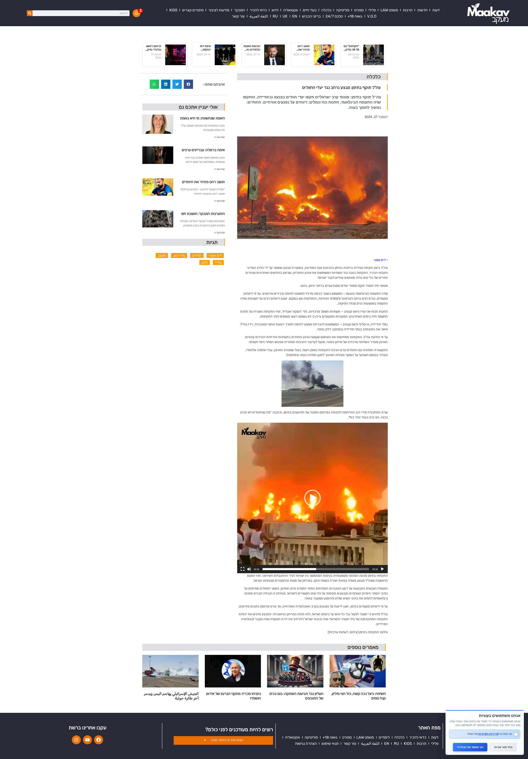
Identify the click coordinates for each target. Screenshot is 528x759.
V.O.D (371, 16)
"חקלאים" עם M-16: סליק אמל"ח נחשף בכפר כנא (351, 48)
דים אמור (215, 255)
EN (294, 16)
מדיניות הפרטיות (488, 733)
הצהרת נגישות (306, 743)
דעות (436, 10)
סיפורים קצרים (193, 10)
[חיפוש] (30, 13)
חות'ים (197, 255)
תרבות (407, 10)
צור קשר (238, 16)
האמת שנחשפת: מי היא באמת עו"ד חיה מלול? (202, 120)
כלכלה (326, 10)
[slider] (316, 569)
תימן (205, 262)
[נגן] (382, 569)
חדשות (422, 10)
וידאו (275, 10)
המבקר (239, 10)
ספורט (359, 10)
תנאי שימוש (330, 743)
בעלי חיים (310, 10)
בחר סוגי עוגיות (503, 747)
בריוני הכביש (311, 16)
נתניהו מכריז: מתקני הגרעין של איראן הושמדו (233, 696)
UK (285, 16)
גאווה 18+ (355, 16)
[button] (312, 498)
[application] (312, 498)
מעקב (162, 255)
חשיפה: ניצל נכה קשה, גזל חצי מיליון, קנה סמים (358, 696)
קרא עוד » (219, 137)
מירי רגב (179, 255)
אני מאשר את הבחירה (470, 747)
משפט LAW (389, 10)
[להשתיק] (249, 569)
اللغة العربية (258, 16)
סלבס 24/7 (334, 16)
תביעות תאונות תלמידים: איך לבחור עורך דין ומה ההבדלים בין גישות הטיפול (251, 48)
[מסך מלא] (242, 569)
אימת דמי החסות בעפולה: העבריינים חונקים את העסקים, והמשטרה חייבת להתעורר (204, 48)
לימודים (384, 737)
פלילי (372, 10)
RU (275, 16)
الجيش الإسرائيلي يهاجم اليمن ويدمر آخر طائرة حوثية (171, 696)
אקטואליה (290, 10)
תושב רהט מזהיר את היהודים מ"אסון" (303, 48)
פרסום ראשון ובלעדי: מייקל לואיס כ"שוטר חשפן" (153, 48)
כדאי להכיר (258, 10)
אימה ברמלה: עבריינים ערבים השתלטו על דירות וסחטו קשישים (203, 151)
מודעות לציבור (218, 10)
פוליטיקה (342, 10)
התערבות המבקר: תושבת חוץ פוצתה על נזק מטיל (203, 215)
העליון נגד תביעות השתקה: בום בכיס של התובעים (296, 696)
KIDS (173, 10)
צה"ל (218, 262)
